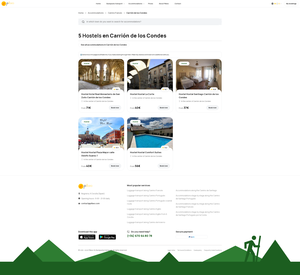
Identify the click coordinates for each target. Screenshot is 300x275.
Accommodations (135, 3)
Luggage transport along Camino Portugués (146, 195)
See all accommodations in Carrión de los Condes (104, 44)
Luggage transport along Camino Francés (145, 190)
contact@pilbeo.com (90, 203)
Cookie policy (198, 250)
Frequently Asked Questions (213, 250)
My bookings (291, 3)
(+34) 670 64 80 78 (139, 236)
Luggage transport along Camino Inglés (144, 209)
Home (98, 3)
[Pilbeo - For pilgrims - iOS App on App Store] (87, 240)
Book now (115, 108)
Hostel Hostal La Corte (142, 94)
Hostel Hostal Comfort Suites (145, 152)
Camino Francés (115, 13)
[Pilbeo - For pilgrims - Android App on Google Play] (107, 240)
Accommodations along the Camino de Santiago (196, 190)
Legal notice (171, 250)
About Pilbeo (164, 3)
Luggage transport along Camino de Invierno (146, 222)
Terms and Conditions (184, 250)
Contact (178, 3)
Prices (150, 3)
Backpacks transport (115, 3)
